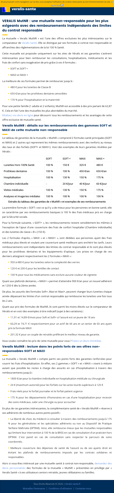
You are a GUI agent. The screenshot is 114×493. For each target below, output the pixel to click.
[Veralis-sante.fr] (20, 7)
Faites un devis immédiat (86, 341)
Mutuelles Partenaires (34, 488)
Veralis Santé (29, 42)
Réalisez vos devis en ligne (17, 115)
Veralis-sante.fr (73, 483)
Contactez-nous (83, 488)
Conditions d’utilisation (60, 488)
